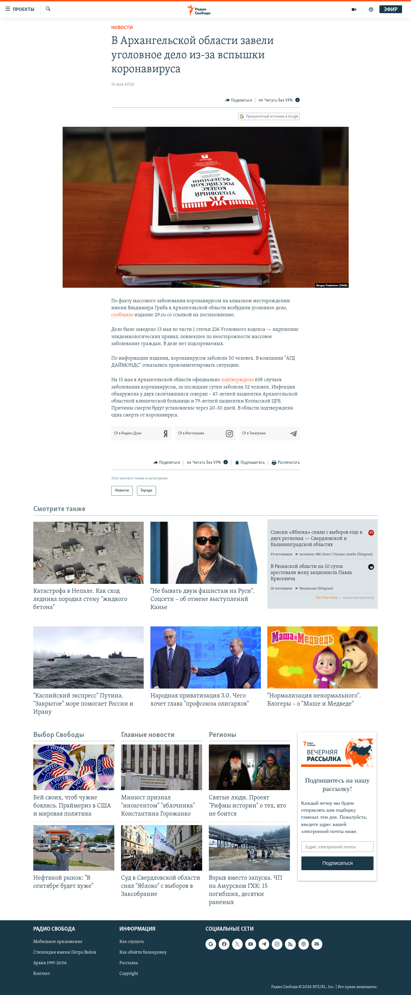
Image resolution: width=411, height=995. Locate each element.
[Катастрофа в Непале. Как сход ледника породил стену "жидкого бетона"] (88, 553)
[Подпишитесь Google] (211, 944)
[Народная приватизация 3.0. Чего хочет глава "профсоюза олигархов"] (205, 657)
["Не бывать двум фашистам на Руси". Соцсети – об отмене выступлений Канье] (205, 553)
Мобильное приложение (57, 942)
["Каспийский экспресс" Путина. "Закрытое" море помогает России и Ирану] (88, 657)
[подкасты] (371, 9)
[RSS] (290, 944)
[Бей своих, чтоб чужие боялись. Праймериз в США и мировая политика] (73, 767)
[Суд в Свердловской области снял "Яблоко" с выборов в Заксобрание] (161, 848)
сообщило (122, 315)
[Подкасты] (303, 944)
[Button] (238, 100)
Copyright (128, 973)
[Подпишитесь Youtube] (250, 944)
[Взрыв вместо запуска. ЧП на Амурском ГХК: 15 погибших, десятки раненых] (249, 848)
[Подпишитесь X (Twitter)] (237, 944)
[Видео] (354, 9)
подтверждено (237, 380)
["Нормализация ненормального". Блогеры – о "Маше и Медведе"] (322, 657)
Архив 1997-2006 (50, 963)
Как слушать (131, 942)
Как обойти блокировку (143, 952)
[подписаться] (316, 944)
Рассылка (128, 963)
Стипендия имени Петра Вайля (64, 952)
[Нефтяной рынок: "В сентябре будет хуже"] (73, 848)
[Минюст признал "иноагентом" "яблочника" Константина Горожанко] (161, 767)
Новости (122, 28)
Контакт (41, 973)
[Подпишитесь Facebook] (224, 944)
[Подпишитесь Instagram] (277, 944)
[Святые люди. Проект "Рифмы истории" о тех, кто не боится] (249, 767)
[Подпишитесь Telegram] (264, 944)
